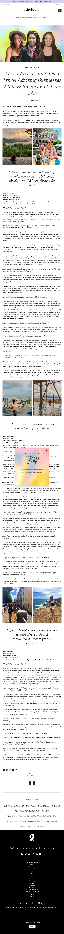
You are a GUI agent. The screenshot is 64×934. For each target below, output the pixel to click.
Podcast (32, 883)
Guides (32, 873)
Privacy (32, 864)
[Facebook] (22, 854)
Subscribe (5, 4)
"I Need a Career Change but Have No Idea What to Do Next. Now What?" (32, 816)
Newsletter (32, 881)
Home (17, 17)
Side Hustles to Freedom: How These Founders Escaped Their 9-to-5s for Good (32, 806)
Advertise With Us (32, 869)
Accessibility (32, 867)
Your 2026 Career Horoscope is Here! (32, 826)
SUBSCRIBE (42, 1)
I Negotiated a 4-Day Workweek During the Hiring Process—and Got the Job (32, 821)
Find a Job (32, 885)
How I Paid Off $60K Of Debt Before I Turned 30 (32, 811)
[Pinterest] (29, 854)
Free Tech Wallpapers (32, 890)
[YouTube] (37, 854)
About (32, 894)
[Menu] (3, 10)
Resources (32, 887)
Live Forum (24, 714)
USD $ (31, 926)
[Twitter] (26, 854)
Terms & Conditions (32, 862)
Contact (32, 896)
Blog (32, 871)
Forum (16, 523)
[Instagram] (33, 854)
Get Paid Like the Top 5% (32, 892)
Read (21, 17)
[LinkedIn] (40, 854)
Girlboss (37, 922)
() (58, 5)
